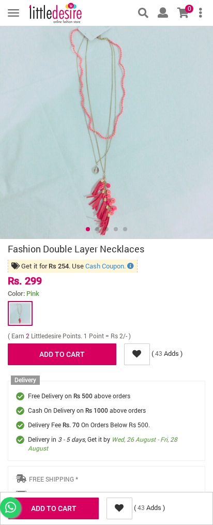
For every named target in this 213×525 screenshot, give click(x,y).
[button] (88, 229)
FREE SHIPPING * (53, 479)
